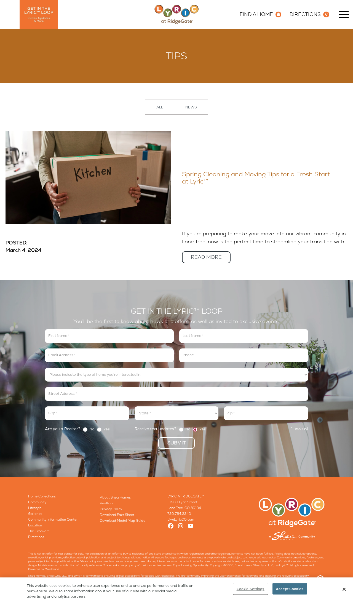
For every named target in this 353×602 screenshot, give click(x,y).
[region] (176, 589)
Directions (36, 537)
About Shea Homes (115, 497)
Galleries (35, 514)
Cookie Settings (250, 588)
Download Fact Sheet (117, 515)
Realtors (106, 503)
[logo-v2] (176, 14)
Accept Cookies (289, 588)
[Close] (344, 589)
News (191, 107)
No (91, 429)
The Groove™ (38, 531)
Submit (176, 443)
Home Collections (42, 496)
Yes (106, 429)
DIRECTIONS (305, 14)
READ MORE (206, 257)
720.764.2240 (179, 514)
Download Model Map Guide (122, 520)
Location (35, 525)
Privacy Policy (111, 509)
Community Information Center (53, 519)
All (159, 107)
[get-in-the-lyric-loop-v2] (39, 14)
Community (37, 502)
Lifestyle (35, 508)
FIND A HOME (256, 14)
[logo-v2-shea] (292, 519)
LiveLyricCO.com (180, 519)
